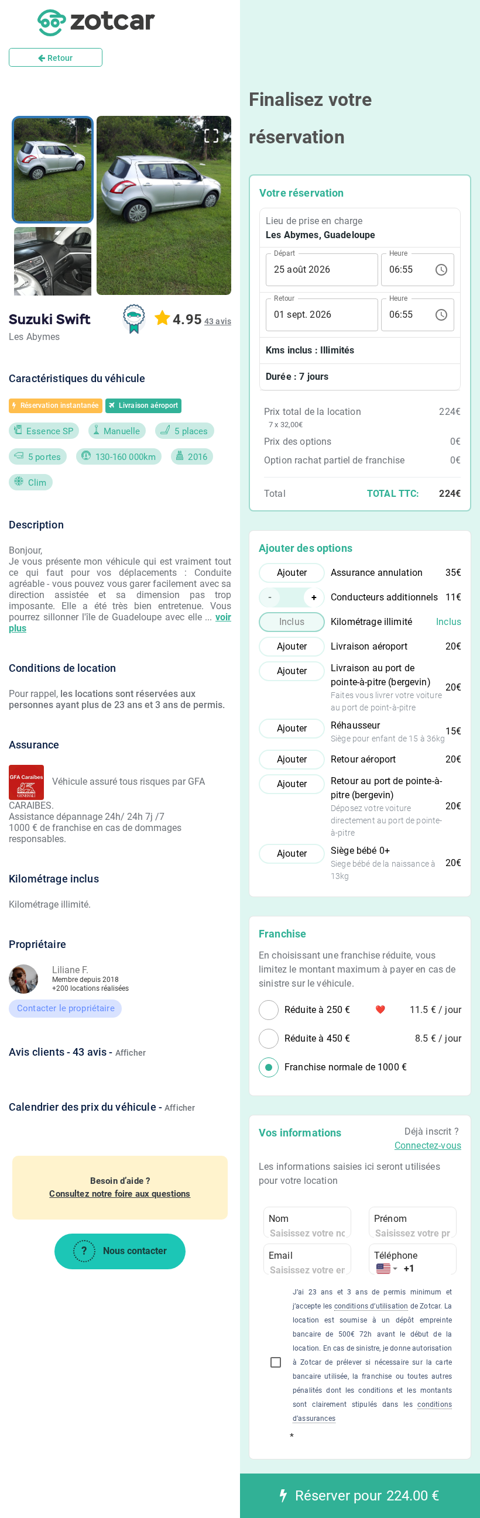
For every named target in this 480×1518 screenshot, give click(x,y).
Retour (59, 58)
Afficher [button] (130, 1052)
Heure (398, 253)
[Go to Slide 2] (53, 278)
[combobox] (387, 1269)
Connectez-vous (428, 1145)
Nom (279, 1218)
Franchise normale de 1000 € (345, 1067)
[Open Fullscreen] (211, 136)
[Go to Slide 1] (53, 170)
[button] (164, 206)
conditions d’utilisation (371, 1306)
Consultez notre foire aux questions (119, 1194)
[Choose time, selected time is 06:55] (441, 269)
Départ (284, 253)
